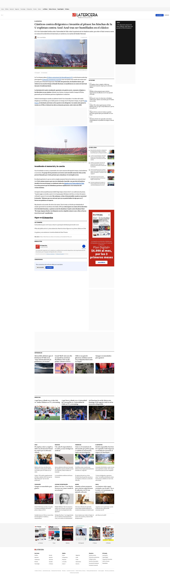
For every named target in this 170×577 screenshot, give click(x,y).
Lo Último (45, 9)
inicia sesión (40, 267)
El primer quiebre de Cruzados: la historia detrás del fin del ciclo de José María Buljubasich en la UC (98, 184)
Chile (36, 444)
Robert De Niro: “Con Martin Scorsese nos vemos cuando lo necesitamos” (64, 488)
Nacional (12, 9)
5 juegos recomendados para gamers (103, 357)
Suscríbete (49, 267)
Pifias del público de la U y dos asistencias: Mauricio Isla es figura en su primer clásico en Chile (60, 228)
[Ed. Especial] (81, 541)
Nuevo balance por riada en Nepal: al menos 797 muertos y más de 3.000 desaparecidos (84, 516)
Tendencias (78, 444)
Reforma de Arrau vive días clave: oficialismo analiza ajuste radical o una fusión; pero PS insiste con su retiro (102, 100)
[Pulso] (54, 541)
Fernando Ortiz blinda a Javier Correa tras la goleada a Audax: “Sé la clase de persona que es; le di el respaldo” (104, 468)
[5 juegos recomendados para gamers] (104, 368)
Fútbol (41, 236)
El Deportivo (29, 9)
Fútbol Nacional (46, 236)
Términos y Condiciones (50, 253)
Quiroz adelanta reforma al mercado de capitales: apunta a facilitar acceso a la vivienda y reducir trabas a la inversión (64, 469)
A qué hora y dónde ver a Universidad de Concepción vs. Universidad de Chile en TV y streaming (74, 402)
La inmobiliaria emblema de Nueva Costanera (63, 476)
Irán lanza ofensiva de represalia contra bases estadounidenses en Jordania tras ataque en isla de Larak (102, 120)
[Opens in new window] (68, 541)
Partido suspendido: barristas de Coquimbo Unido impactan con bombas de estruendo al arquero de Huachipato (98, 164)
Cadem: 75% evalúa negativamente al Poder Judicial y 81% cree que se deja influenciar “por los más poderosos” (102, 107)
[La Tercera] (40, 541)
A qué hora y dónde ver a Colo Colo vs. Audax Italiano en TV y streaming (47, 401)
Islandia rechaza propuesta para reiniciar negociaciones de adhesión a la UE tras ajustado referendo (101, 93)
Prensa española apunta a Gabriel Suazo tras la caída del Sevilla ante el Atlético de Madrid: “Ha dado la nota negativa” (99, 171)
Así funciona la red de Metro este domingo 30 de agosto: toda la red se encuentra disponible (101, 402)
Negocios (17, 9)
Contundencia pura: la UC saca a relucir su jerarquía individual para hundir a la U (57, 225)
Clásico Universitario (55, 236)
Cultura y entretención (61, 484)
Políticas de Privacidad (60, 253)
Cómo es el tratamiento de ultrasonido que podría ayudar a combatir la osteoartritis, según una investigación (84, 449)
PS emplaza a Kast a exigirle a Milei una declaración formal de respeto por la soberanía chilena (101, 86)
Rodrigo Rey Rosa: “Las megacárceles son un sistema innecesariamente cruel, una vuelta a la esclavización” (64, 516)
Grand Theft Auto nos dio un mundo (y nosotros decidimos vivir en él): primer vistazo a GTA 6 (63, 358)
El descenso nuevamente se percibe (51, 79)
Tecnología (22, 9)
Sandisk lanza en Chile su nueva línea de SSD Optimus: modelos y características (44, 516)
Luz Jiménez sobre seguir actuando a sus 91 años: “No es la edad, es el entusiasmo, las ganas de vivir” (104, 489)
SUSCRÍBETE (101, 262)
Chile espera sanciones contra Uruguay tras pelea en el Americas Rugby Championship (98, 178)
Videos (39, 9)
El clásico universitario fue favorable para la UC (59, 77)
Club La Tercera (52, 9)
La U (71, 236)
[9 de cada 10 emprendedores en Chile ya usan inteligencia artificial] (64, 459)
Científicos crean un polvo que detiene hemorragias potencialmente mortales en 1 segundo (84, 468)
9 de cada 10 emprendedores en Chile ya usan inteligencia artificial (64, 448)
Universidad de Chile (64, 236)
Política (6, 9)
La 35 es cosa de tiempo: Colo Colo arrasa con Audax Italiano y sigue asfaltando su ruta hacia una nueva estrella (98, 157)
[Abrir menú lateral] (2, 15)
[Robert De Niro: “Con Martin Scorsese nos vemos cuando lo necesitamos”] (64, 499)
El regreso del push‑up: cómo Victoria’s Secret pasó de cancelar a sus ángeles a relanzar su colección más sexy (84, 478)
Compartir (38, 72)
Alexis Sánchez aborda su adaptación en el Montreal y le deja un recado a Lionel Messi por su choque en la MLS (98, 151)
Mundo (35, 9)
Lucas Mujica (42, 37)
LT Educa (67, 9)
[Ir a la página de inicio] (85, 15)
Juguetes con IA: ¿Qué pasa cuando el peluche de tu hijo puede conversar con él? (104, 508)
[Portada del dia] (101, 237)
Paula (97, 484)
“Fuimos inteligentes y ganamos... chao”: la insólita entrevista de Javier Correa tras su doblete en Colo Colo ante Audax (104, 478)
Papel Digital (60, 9)
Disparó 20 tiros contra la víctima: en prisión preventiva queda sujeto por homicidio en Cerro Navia (101, 114)
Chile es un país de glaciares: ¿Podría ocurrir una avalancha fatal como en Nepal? (84, 358)
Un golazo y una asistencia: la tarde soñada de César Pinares (51, 232)
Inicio (2, 9)
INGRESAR (166, 15)
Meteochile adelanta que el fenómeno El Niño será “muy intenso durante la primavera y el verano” (44, 358)
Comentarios (44, 72)
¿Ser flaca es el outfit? (100, 515)
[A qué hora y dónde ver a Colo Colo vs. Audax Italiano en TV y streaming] (47, 413)
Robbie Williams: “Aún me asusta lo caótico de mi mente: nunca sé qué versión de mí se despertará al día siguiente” (63, 509)
